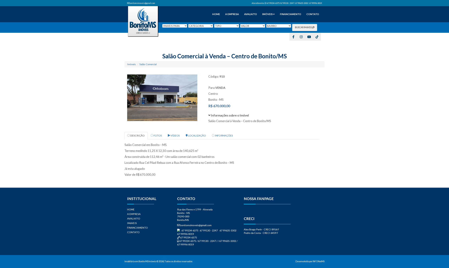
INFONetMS (318, 261)
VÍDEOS (175, 135)
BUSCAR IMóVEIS (303, 27)
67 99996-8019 (185, 233)
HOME (216, 14)
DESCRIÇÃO (137, 135)
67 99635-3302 (228, 230)
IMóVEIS (267, 14)
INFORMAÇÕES (223, 135)
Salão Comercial (148, 64)
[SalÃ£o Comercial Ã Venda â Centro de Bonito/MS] (165, 97)
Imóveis (131, 64)
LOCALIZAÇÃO (197, 135)
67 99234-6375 (190, 230)
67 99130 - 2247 (209, 230)
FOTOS (157, 135)
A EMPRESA (232, 14)
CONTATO (312, 14)
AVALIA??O (250, 14)
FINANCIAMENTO (290, 14)
